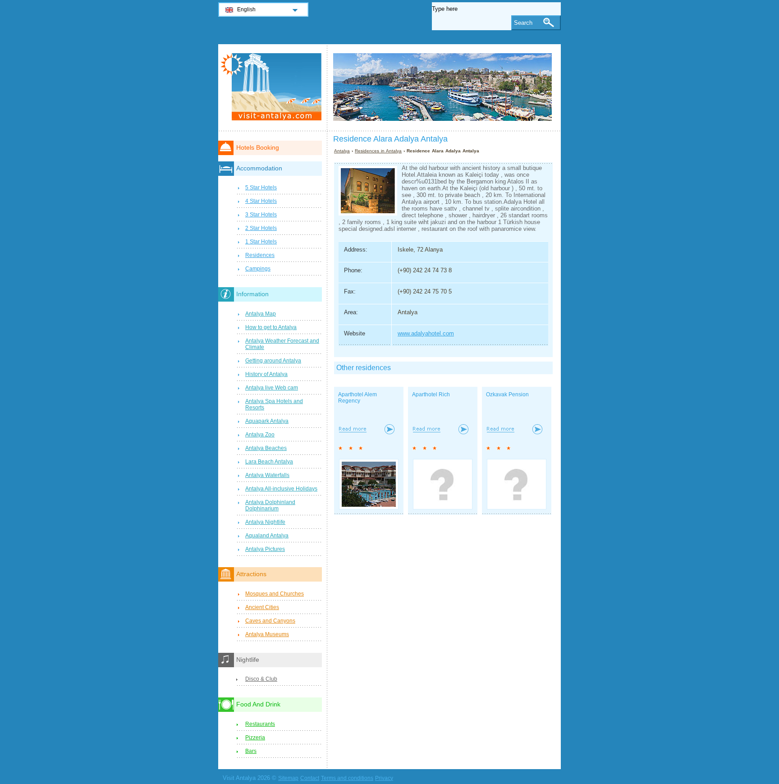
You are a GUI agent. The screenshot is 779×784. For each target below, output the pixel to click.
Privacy (384, 778)
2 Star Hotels (261, 228)
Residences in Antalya (378, 150)
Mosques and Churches (274, 594)
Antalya (342, 150)
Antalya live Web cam (271, 388)
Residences (260, 255)
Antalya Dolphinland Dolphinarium (270, 505)
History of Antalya (266, 374)
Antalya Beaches (266, 448)
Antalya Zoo (260, 434)
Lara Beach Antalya (269, 461)
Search (523, 22)
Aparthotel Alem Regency (357, 397)
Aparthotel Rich (431, 394)
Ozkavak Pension (507, 394)
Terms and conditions (347, 778)
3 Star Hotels (261, 214)
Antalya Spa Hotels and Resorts (274, 404)
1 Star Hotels (261, 241)
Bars (251, 751)
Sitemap (288, 778)
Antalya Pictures (265, 549)
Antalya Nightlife (265, 522)
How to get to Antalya (271, 327)
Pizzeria (255, 737)
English (246, 9)
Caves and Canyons (270, 621)
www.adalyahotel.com (426, 333)
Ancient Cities (262, 607)
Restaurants (260, 724)
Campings (257, 269)
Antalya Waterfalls (267, 475)
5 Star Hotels (261, 187)
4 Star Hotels (261, 201)
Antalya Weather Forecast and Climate (282, 344)
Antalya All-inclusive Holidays (281, 489)
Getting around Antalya (273, 361)
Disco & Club (261, 679)
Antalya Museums (267, 634)
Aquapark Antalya (267, 421)
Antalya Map (260, 314)
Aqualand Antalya (267, 535)
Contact (309, 778)
